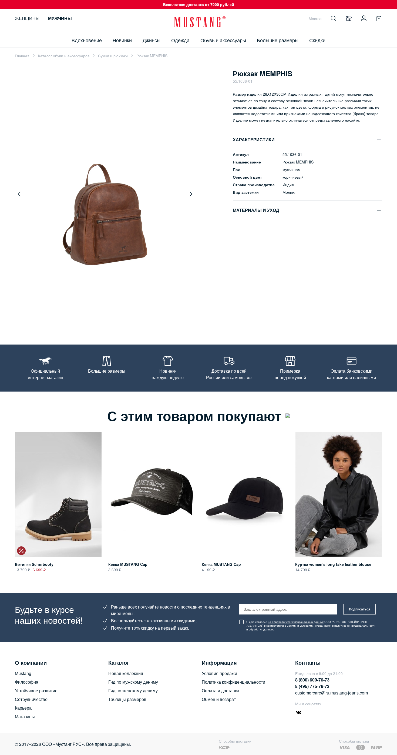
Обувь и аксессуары (223, 40)
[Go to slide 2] (93, 319)
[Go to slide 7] (120, 319)
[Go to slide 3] (98, 319)
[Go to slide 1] (86, 319)
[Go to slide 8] (125, 319)
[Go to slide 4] (103, 319)
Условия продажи (219, 673)
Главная (22, 55)
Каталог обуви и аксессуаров (63, 55)
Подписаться (359, 609)
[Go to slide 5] (109, 319)
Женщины (27, 18)
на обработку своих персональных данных (296, 622)
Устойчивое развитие (36, 690)
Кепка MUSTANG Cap (127, 564)
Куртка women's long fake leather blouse (333, 564)
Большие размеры (277, 40)
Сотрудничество (31, 699)
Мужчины (60, 18)
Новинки (122, 40)
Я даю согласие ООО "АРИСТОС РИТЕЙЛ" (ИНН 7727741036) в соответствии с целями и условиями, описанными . (310, 625)
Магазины (25, 716)
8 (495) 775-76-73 (312, 686)
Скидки (317, 40)
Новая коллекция (125, 673)
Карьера (23, 708)
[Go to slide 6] (114, 319)
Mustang (23, 673)
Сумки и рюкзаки (113, 55)
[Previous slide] (19, 194)
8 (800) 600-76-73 (312, 680)
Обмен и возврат (219, 699)
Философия (26, 682)
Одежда (180, 40)
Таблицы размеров (127, 699)
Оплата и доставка (220, 690)
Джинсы (151, 40)
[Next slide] (191, 194)
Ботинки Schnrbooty (34, 564)
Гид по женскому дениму (133, 690)
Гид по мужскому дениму (133, 682)
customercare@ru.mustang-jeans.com (331, 693)
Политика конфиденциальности (233, 682)
